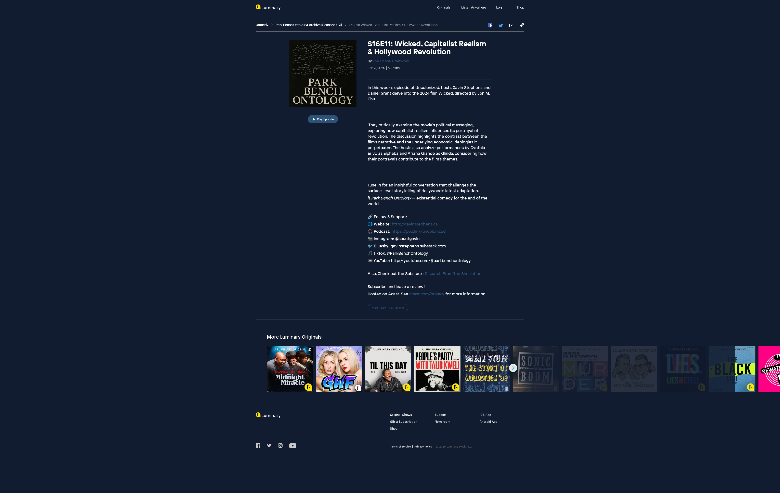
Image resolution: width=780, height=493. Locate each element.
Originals (444, 7)
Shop (520, 7)
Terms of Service (400, 446)
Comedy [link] (262, 25)
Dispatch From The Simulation (453, 273)
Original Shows (401, 414)
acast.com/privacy (426, 294)
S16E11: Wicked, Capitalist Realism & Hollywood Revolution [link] (393, 25)
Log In (501, 7)
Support (440, 414)
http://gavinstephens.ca (415, 224)
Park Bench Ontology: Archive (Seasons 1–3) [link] (309, 25)
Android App (488, 421)
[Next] (513, 368)
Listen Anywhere (473, 7)
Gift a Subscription (403, 421)
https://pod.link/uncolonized (418, 231)
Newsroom (442, 421)
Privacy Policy (423, 446)
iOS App (485, 414)
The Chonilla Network (391, 61)
